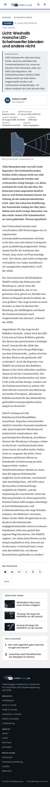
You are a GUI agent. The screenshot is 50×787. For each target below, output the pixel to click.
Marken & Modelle (10, 718)
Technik (8, 23)
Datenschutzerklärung (12, 762)
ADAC (6, 581)
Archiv (5, 733)
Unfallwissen (8, 700)
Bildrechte (7, 771)
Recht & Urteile (9, 705)
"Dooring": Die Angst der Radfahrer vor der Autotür (30, 615)
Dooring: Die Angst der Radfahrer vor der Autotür (30, 626)
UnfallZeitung (8, 723)
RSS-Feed (6, 742)
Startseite (6, 17)
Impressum (7, 757)
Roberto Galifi (19, 99)
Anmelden (7, 747)
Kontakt (6, 766)
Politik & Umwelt (9, 709)
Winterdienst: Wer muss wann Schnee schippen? (28, 604)
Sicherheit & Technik (23, 17)
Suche (5, 738)
